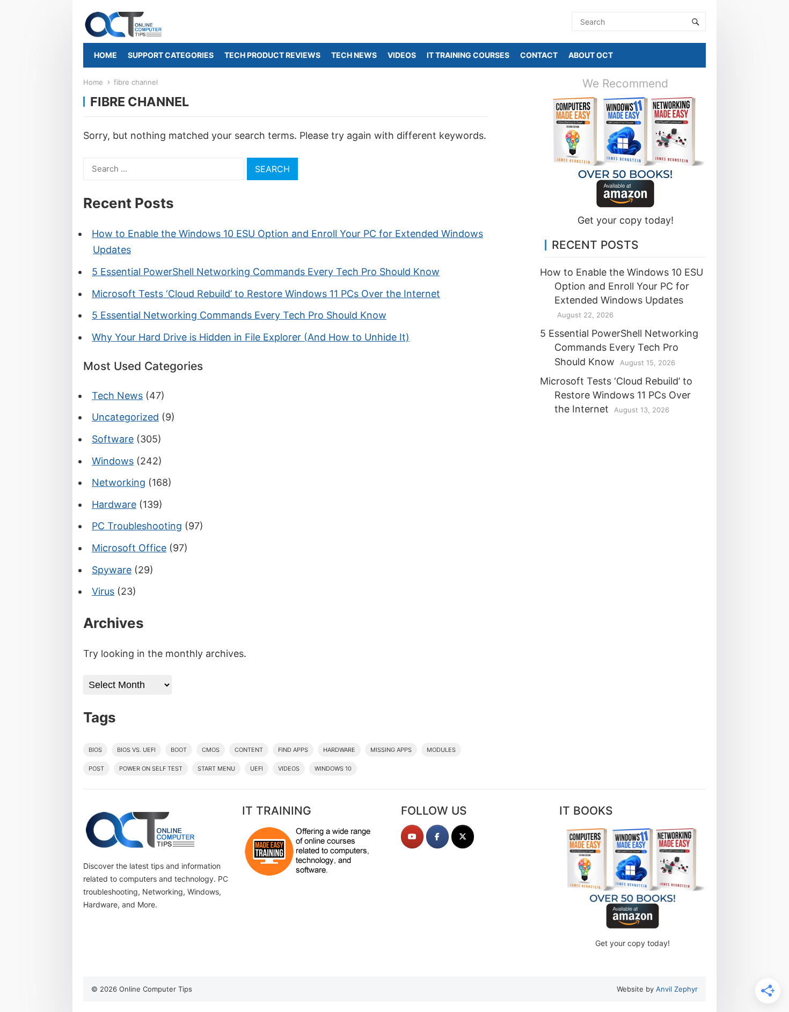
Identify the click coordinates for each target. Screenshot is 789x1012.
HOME (105, 55)
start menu (216, 768)
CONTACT (539, 55)
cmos (211, 750)
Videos (288, 768)
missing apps (391, 750)
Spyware (112, 569)
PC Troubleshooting (137, 525)
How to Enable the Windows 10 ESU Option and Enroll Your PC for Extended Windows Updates (621, 286)
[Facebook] (437, 836)
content (249, 750)
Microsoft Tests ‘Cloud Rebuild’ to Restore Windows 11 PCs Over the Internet (266, 293)
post (96, 768)
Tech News (117, 395)
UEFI (256, 768)
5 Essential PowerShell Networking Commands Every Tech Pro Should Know (266, 271)
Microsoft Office (129, 547)
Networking (118, 482)
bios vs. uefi (136, 750)
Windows (113, 461)
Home (93, 82)
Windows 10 (333, 768)
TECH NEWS (354, 55)
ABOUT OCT (590, 55)
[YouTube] (412, 836)
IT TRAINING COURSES (468, 55)
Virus (103, 591)
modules (441, 750)
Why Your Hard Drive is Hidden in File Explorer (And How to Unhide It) (251, 337)
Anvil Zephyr (677, 989)
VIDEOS (402, 55)
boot (179, 750)
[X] (462, 836)
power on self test (150, 768)
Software (113, 439)
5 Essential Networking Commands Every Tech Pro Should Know (239, 315)
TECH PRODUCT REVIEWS (272, 55)
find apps (293, 750)
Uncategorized (125, 417)
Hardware (114, 504)
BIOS (95, 750)
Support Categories (171, 55)
